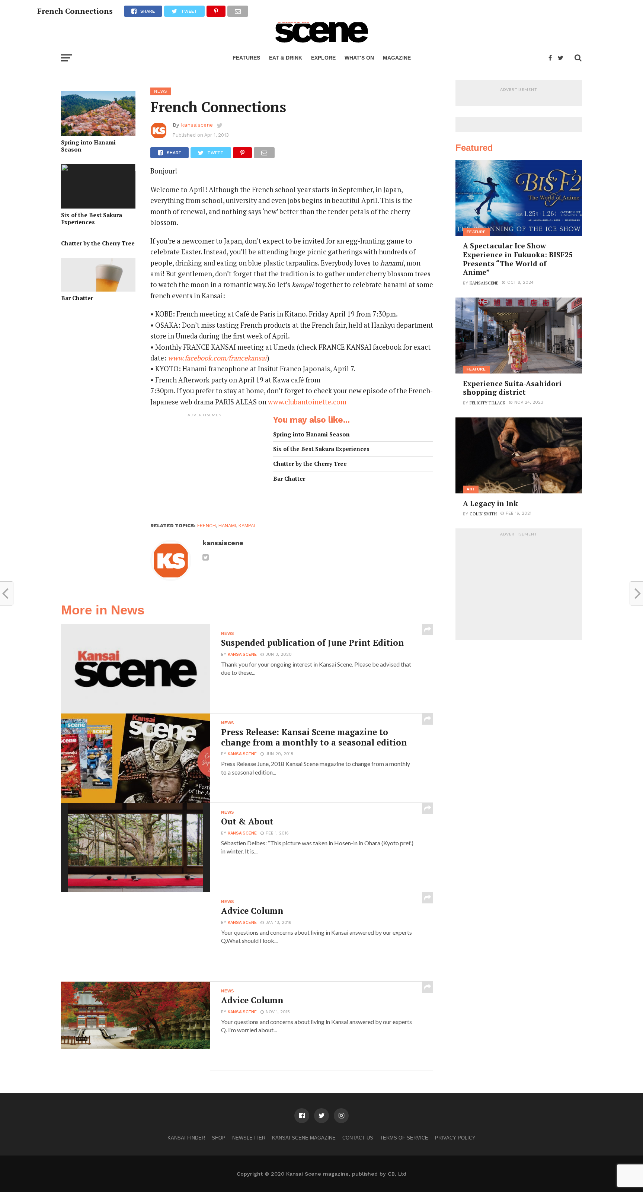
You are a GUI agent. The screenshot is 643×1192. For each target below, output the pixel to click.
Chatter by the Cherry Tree (98, 243)
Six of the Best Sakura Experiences (91, 218)
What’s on (359, 58)
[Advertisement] (206, 467)
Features (246, 58)
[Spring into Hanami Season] (98, 133)
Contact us (357, 1138)
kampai (247, 525)
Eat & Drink (285, 58)
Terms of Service (404, 1138)
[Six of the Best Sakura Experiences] (98, 168)
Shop (218, 1138)
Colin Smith (483, 513)
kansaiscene (197, 125)
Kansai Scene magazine (304, 1138)
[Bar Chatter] (98, 289)
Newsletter (248, 1138)
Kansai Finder (186, 1138)
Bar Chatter (77, 298)
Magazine (397, 58)
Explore (323, 58)
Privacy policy (455, 1138)
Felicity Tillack (487, 403)
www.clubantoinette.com (307, 401)
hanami (227, 525)
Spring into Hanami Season (88, 146)
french (206, 525)
